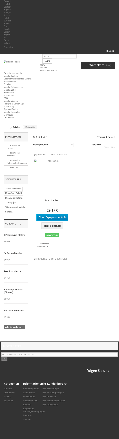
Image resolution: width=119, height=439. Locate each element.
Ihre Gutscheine (50, 405)
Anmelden (8, 47)
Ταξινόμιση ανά (40, 145)
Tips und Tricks (11, 109)
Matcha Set (9, 95)
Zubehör (7, 84)
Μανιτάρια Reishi (13, 193)
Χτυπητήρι (10, 202)
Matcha (43, 68)
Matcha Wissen (11, 101)
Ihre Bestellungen (50, 388)
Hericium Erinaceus (14, 310)
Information (13, 137)
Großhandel (9, 118)
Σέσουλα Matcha (13, 188)
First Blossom (10, 81)
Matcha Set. (52, 200)
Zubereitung (9, 106)
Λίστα (113, 147)
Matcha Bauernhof (12, 112)
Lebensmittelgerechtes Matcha (17, 79)
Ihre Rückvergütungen (53, 392)
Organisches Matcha (13, 73)
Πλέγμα (106, 147)
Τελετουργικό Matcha (15, 207)
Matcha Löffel (10, 90)
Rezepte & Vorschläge (14, 104)
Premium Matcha (12, 271)
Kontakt (110, 51)
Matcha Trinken (11, 76)
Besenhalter (9, 93)
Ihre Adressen (49, 396)
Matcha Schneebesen (13, 87)
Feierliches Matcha (48, 70)
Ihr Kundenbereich (54, 383)
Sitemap (27, 419)
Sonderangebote (31, 388)
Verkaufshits (13, 223)
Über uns (14, 167)
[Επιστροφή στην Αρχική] (7, 127)
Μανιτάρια (8, 115)
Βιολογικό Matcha (13, 198)
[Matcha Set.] (52, 177)
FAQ (6, 98)
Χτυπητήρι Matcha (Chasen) (13, 291)
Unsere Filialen (30, 400)
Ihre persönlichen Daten (53, 400)
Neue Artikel (29, 392)
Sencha (8, 212)
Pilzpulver (8, 400)
